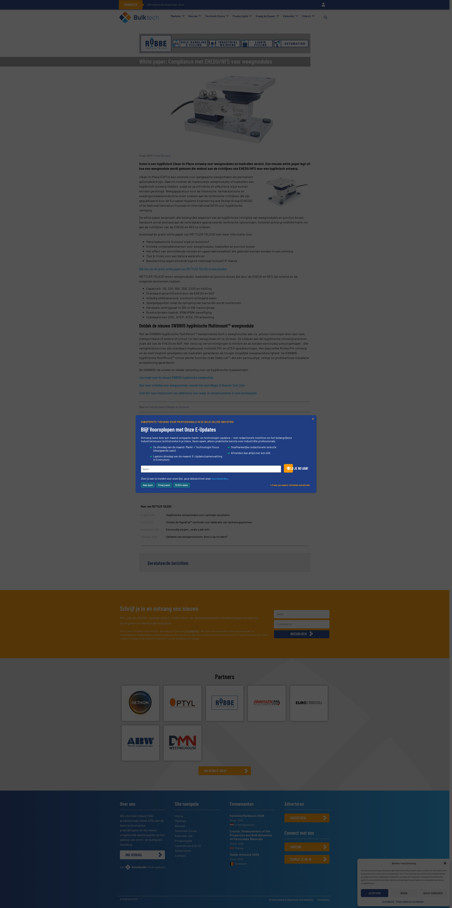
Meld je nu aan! (290, 468)
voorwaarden (219, 478)
